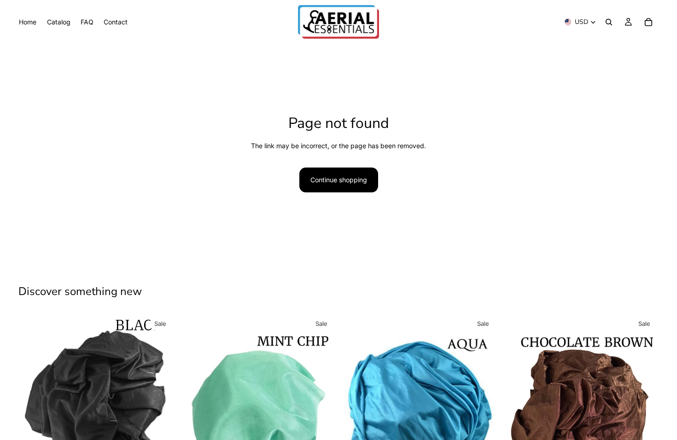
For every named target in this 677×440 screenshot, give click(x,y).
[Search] (609, 22)
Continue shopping (338, 180)
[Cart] (648, 22)
